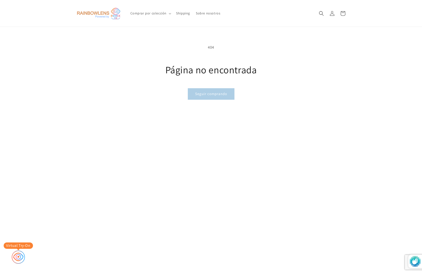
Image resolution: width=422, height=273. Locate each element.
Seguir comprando (211, 93)
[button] (150, 13)
